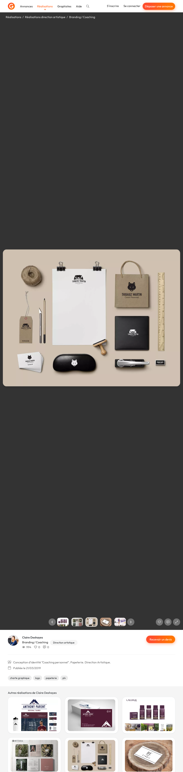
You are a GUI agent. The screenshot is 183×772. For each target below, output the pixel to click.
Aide (79, 6)
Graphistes (64, 6)
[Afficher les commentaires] (168, 622)
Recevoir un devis (161, 639)
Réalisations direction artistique (45, 17)
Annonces (26, 6)
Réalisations (45, 6)
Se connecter (131, 6)
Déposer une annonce (159, 6)
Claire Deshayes (32, 637)
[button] (52, 622)
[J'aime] (159, 622)
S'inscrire (113, 6)
